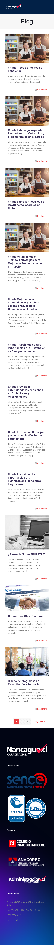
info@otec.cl (12, 920)
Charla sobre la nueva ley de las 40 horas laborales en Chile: (26, 205)
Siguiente (39, 721)
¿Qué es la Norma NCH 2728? (27, 554)
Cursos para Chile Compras (25, 616)
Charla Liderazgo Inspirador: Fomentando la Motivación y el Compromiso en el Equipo (26, 133)
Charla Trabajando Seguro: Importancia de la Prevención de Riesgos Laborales (26, 348)
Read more (42, 90)
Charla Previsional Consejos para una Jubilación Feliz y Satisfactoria (26, 435)
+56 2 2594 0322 (14, 915)
